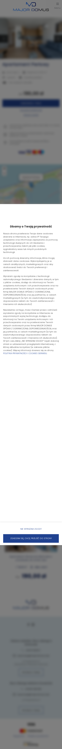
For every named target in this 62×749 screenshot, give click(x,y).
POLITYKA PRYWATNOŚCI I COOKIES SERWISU (25, 353)
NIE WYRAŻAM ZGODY (31, 528)
